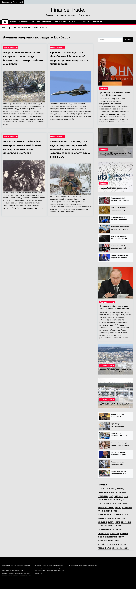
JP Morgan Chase (120, 503)
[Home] (5, 22)
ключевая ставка (105, 541)
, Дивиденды (120, 489)
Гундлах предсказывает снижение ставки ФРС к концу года (114, 94)
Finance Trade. (68, 10)
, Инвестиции (104, 492)
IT (33, 22)
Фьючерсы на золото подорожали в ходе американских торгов (119, 209)
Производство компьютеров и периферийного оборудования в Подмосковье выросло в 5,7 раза (120, 425)
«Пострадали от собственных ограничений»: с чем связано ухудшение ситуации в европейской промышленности (119, 415)
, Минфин (122, 492)
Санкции (118, 529)
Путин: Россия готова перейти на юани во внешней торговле (119, 257)
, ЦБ (122, 500)
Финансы (72, 22)
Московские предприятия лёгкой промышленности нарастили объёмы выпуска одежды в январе (119, 434)
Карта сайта (97, 22)
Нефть (117, 522)
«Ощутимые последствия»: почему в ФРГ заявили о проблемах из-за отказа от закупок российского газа (114, 404)
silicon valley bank (106, 507)
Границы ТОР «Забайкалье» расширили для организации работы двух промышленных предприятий (115, 370)
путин (116, 541)
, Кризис (114, 492)
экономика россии (120, 548)
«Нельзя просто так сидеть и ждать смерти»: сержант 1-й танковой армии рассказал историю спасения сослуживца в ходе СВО (70, 149)
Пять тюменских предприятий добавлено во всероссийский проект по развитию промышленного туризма (120, 463)
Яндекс (101, 537)
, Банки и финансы (106, 489)
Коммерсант (120, 518)
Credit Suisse (103, 503)
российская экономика (108, 544)
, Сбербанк (118, 496)
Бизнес (13, 22)
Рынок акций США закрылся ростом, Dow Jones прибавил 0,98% (120, 247)
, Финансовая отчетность (109, 500)
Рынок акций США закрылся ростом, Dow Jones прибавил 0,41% (115, 154)
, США (111, 496)
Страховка (114, 533)
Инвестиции (24, 22)
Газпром (117, 515)
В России (115, 511)
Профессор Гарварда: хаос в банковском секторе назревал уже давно (113, 188)
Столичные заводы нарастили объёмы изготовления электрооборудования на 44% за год (120, 473)
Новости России (105, 526)
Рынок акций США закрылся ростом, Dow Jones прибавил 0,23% (120, 199)
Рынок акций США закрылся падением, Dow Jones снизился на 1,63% (120, 218)
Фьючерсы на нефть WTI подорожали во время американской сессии (119, 237)
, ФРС (126, 496)
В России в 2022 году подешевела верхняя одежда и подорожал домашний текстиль (119, 444)
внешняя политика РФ (114, 537)
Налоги (111, 522)
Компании (102, 522)
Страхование (60, 22)
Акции (118, 507)
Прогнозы (117, 526)
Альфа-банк (127, 507)
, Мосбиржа (103, 496)
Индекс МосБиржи (106, 518)
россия (123, 544)
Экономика (84, 22)
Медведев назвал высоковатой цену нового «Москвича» (119, 454)
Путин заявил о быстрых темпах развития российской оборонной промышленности (114, 307)
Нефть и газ (126, 522)
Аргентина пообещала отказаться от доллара (120, 228)
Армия (100, 511)
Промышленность (44, 22)
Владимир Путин (105, 515)
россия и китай (104, 548)
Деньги (125, 515)
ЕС (130, 515)
